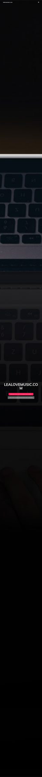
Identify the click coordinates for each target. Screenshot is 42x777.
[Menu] (38, 2)
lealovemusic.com (7, 2)
